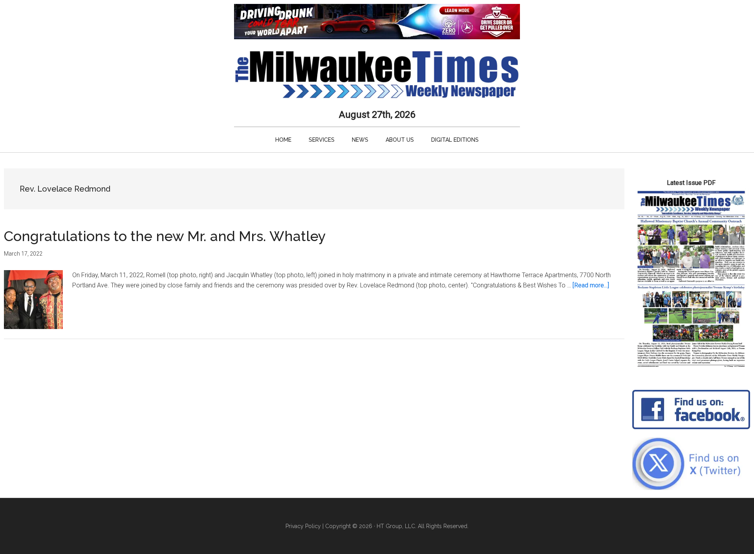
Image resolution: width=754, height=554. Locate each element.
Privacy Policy (303, 526)
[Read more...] (591, 285)
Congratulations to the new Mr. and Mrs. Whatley (165, 236)
